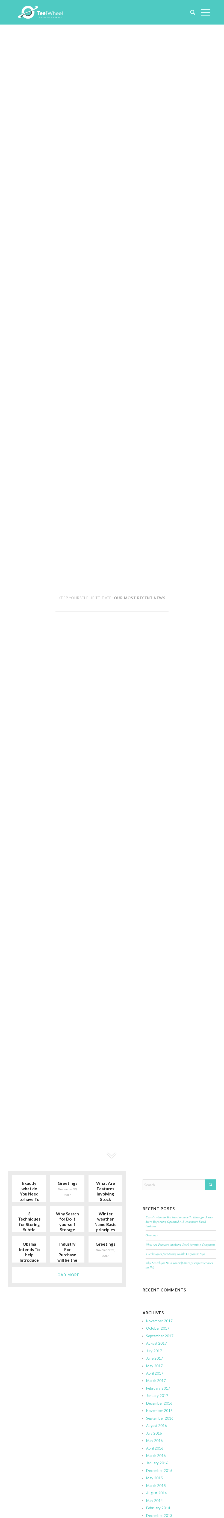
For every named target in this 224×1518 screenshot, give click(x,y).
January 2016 (157, 1463)
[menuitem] (190, 12)
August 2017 (156, 1343)
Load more (67, 1275)
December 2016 (159, 1403)
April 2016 (154, 1448)
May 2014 (154, 1500)
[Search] (190, 12)
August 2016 (156, 1425)
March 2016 (156, 1455)
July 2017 (154, 1351)
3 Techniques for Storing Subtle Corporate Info (175, 1254)
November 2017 (159, 1321)
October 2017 (157, 1328)
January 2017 (157, 1395)
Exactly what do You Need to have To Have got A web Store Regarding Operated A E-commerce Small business (179, 1221)
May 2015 (154, 1478)
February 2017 (158, 1388)
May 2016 (154, 1440)
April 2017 (154, 1373)
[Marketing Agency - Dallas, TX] (40, 12)
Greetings (152, 1235)
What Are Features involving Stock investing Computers (180, 1244)
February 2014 (158, 1508)
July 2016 (154, 1433)
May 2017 (154, 1366)
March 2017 (156, 1380)
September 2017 (159, 1336)
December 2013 (159, 1515)
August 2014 (156, 1493)
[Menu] (202, 12)
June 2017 (154, 1358)
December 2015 (159, 1470)
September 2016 (159, 1418)
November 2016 (159, 1410)
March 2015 (156, 1485)
